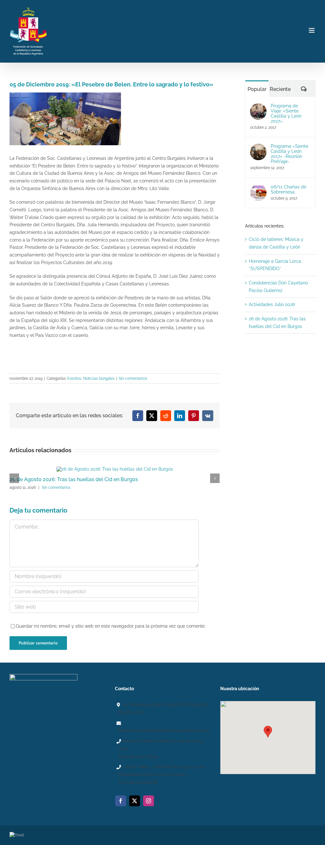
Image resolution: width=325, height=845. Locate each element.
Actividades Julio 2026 (272, 304)
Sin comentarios (133, 378)
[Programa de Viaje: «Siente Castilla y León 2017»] (258, 106)
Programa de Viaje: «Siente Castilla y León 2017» (286, 113)
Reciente (280, 89)
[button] (268, 731)
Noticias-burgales (99, 378)
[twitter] (134, 800)
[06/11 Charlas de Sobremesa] (258, 187)
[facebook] (120, 800)
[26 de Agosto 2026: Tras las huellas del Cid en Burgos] (114, 469)
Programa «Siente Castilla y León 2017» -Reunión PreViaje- (289, 154)
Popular (257, 89)
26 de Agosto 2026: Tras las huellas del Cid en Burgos (74, 479)
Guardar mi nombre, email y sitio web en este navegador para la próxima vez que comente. (111, 626)
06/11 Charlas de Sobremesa (288, 189)
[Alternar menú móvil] (312, 30)
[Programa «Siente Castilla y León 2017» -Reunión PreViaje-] (258, 147)
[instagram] (148, 800)
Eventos (74, 378)
